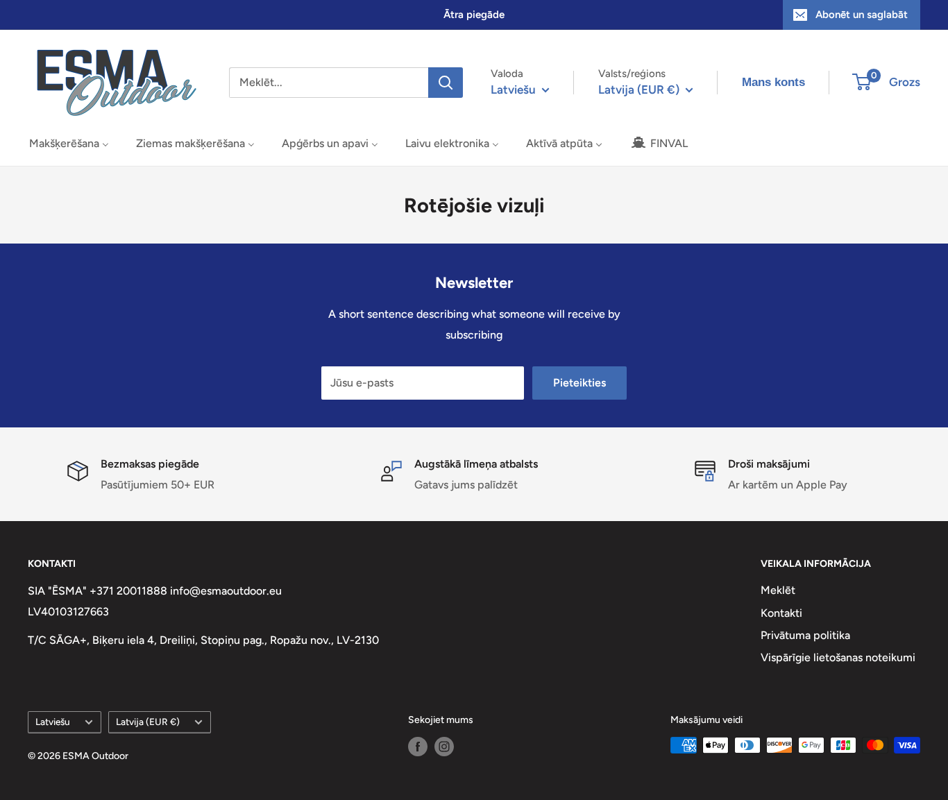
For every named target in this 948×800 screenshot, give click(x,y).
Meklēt (778, 590)
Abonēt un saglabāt (861, 14)
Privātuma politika (805, 635)
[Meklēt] (445, 82)
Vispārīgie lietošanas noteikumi (838, 657)
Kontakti (781, 613)
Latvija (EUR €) (148, 721)
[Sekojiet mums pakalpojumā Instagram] (444, 746)
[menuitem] (69, 143)
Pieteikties (579, 382)
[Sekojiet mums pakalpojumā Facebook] (418, 746)
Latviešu (52, 721)
